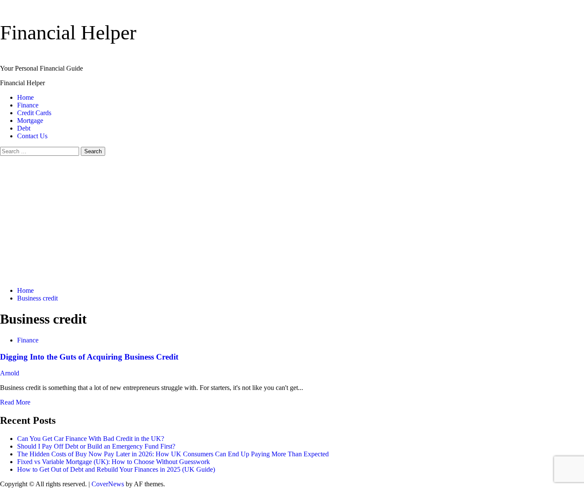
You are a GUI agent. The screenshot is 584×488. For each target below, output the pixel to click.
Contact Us (32, 136)
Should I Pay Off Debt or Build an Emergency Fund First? (96, 446)
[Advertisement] (292, 220)
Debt (23, 128)
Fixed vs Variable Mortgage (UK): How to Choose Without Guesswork (113, 461)
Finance (27, 105)
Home (25, 97)
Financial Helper (68, 32)
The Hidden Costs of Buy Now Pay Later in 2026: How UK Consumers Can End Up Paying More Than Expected (173, 454)
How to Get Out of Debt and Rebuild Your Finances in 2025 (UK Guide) (116, 469)
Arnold (9, 373)
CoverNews (107, 484)
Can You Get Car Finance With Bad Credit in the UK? (90, 438)
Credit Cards (34, 112)
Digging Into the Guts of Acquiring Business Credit (89, 356)
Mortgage (30, 120)
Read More (15, 402)
